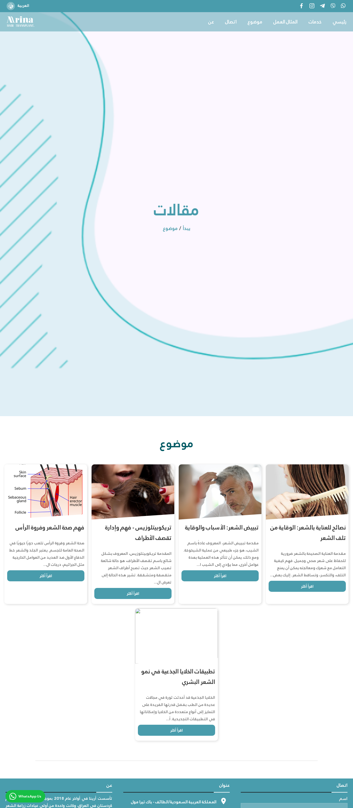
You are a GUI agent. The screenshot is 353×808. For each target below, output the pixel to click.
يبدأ (186, 228)
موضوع (255, 22)
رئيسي (339, 22)
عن (211, 22)
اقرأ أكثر (45, 575)
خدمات (315, 22)
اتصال (231, 22)
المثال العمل (285, 22)
